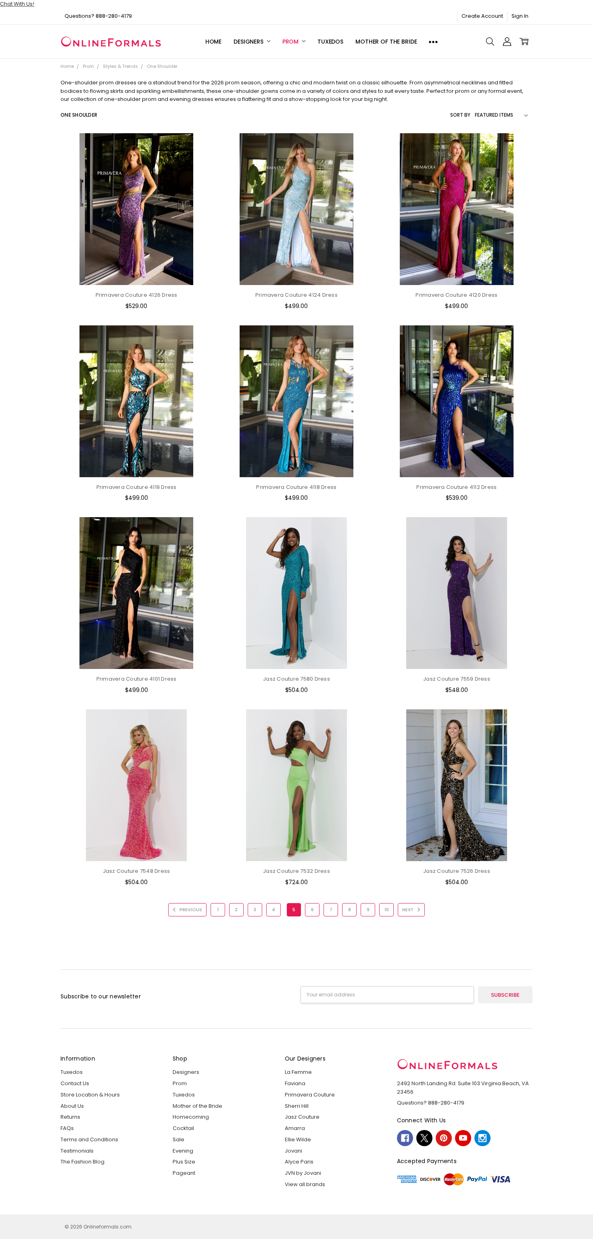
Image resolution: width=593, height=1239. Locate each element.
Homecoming (191, 1117)
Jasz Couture (302, 1117)
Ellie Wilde (298, 1139)
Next (408, 909)
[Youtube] (463, 1138)
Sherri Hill (297, 1106)
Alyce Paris (299, 1162)
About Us (72, 1106)
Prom (291, 42)
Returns (70, 1117)
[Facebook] (405, 1138)
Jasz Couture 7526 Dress (456, 871)
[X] (424, 1138)
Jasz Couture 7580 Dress (296, 679)
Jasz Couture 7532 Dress (296, 871)
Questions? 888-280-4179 (98, 16)
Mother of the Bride (386, 42)
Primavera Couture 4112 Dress (456, 487)
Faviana (295, 1083)
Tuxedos (330, 42)
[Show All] (433, 42)
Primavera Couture (310, 1095)
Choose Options (136, 269)
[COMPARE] (198, 159)
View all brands (305, 1184)
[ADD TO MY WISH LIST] (198, 172)
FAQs (67, 1128)
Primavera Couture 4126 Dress (136, 295)
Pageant (184, 1173)
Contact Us (75, 1083)
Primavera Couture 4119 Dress (136, 487)
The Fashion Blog (82, 1162)
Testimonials (77, 1151)
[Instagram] (482, 1138)
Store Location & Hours (90, 1095)
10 (386, 909)
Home (213, 42)
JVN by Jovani (303, 1173)
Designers (249, 42)
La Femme (298, 1072)
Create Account (482, 16)
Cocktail (183, 1128)
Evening (183, 1151)
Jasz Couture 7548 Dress (136, 871)
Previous (190, 909)
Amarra (295, 1128)
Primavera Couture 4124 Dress (296, 295)
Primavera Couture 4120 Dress (456, 295)
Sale (178, 1139)
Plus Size (184, 1162)
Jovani (293, 1151)
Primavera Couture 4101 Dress (136, 679)
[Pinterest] (444, 1138)
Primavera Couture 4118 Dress (296, 487)
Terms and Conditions (89, 1139)
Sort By (460, 114)
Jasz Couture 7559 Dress (456, 679)
